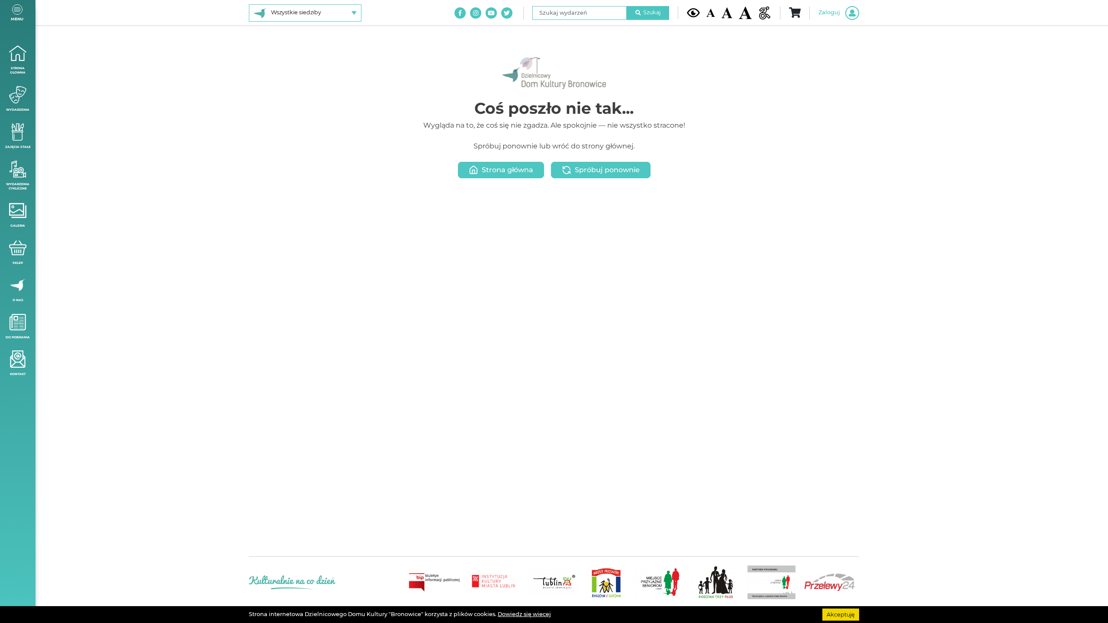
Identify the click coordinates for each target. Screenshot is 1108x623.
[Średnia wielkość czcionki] (726, 12)
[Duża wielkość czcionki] (745, 12)
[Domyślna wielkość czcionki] (710, 13)
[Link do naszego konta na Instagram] (475, 13)
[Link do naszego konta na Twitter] (506, 13)
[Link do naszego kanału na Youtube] (491, 13)
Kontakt (18, 374)
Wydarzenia (17, 110)
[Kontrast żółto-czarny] (693, 12)
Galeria (17, 226)
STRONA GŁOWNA (18, 70)
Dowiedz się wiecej (524, 614)
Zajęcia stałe (18, 147)
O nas (18, 300)
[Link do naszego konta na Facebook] (460, 13)
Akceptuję (841, 614)
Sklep (18, 263)
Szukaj (651, 12)
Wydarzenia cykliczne (17, 186)
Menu (17, 18)
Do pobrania (18, 337)
